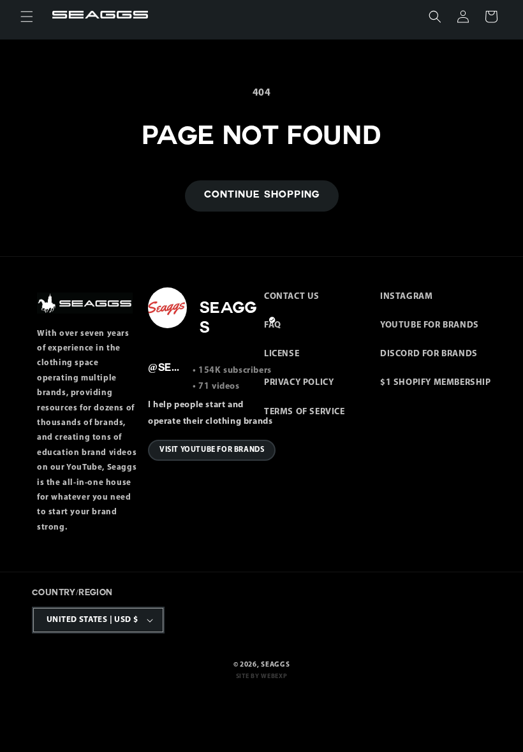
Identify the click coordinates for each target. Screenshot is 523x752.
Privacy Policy (299, 382)
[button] (27, 17)
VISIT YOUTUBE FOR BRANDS (211, 450)
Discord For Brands (429, 354)
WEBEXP (274, 676)
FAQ (272, 325)
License (281, 354)
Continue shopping (262, 195)
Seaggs (275, 665)
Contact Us (292, 296)
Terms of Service (304, 412)
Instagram (406, 296)
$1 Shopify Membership (435, 382)
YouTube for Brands (429, 325)
